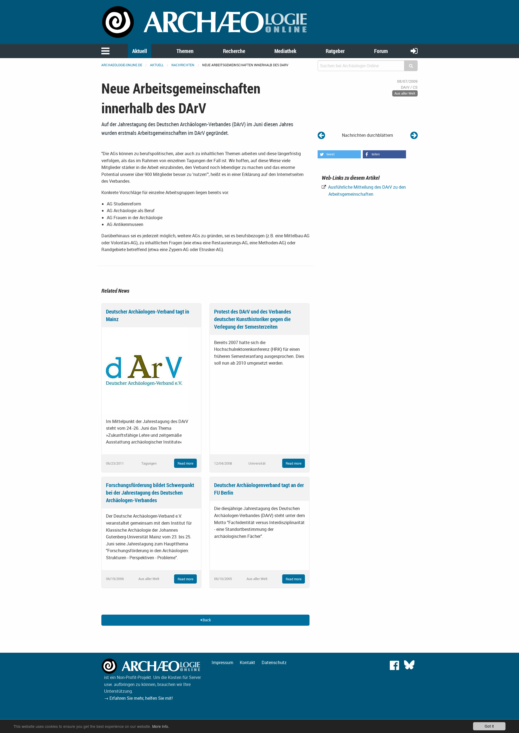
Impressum (222, 662)
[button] (339, 154)
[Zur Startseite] (205, 22)
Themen (185, 51)
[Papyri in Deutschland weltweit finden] (321, 135)
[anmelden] (414, 50)
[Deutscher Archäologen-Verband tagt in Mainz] (145, 370)
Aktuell (139, 51)
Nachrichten (182, 65)
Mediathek (285, 51)
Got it (489, 726)
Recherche (234, 51)
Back (206, 619)
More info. (160, 726)
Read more (185, 463)
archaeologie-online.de (121, 65)
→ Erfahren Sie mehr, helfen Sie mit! (138, 698)
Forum (381, 51)
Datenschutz (274, 662)
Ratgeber (335, 51)
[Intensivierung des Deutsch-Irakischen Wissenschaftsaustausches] (414, 135)
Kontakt (247, 662)
